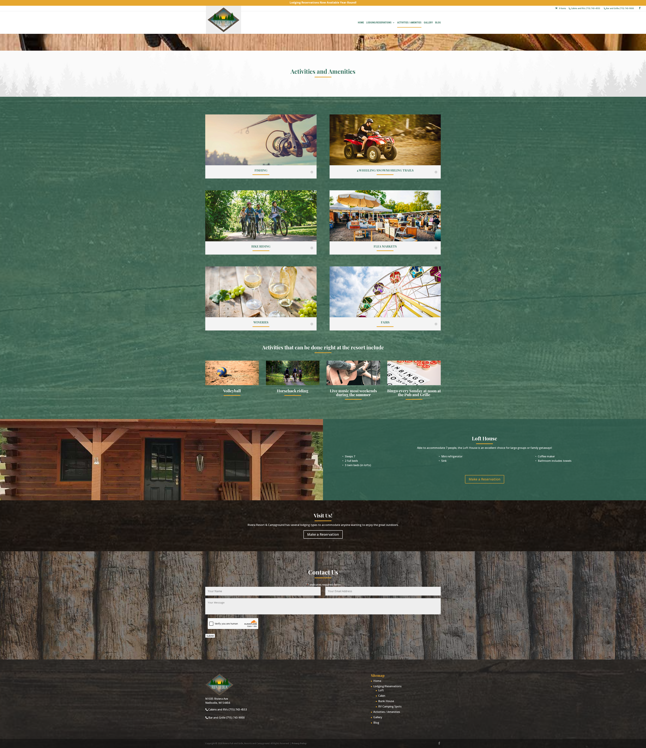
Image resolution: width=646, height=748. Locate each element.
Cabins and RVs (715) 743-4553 (585, 8)
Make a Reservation (484, 479)
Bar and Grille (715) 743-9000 (620, 8)
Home (361, 22)
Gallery (428, 22)
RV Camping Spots (390, 706)
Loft (381, 690)
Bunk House (386, 701)
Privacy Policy (299, 743)
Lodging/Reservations (378, 22)
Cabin (381, 696)
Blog (438, 22)
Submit (210, 635)
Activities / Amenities (409, 22)
